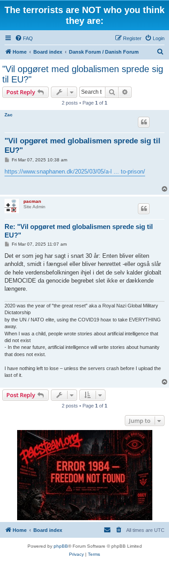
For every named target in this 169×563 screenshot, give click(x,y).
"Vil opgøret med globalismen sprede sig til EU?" (82, 74)
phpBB (61, 546)
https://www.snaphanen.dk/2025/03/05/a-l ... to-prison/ (75, 171)
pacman (32, 201)
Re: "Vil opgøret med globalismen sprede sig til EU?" (79, 231)
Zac (9, 114)
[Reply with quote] (144, 122)
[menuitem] (24, 38)
